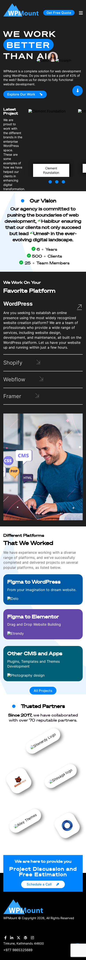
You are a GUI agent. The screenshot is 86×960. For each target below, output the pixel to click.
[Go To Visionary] (77, 91)
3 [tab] (61, 180)
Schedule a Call (39, 884)
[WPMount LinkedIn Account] (11, 938)
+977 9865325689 (17, 950)
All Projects (43, 691)
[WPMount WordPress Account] (25, 938)
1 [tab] (48, 180)
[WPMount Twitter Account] (18, 938)
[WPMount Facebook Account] (5, 938)
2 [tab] (55, 180)
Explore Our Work (21, 94)
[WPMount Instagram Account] (32, 938)
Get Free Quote (59, 13)
